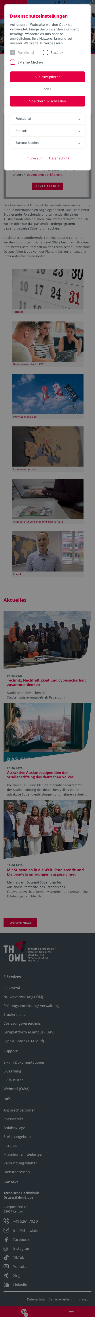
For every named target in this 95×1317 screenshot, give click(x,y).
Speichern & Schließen (47, 101)
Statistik (56, 52)
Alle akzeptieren (47, 77)
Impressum (35, 158)
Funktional (25, 52)
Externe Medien (30, 62)
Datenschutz (59, 158)
